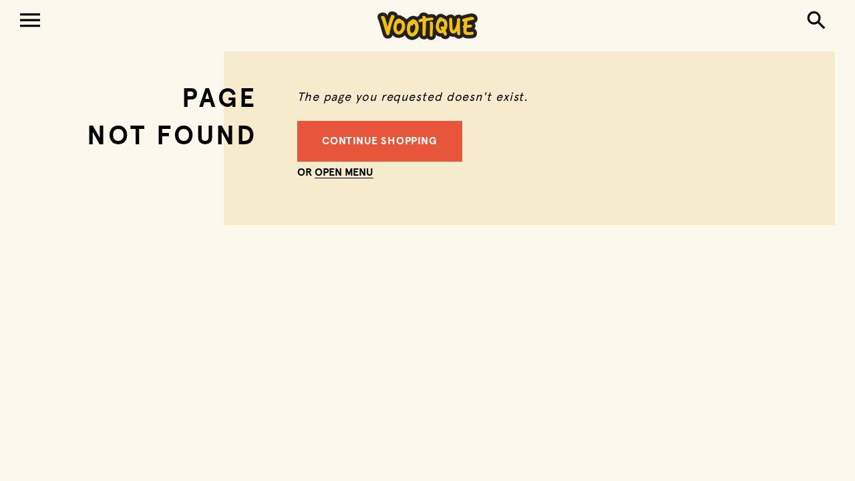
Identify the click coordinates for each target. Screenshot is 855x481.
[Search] (819, 21)
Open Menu (344, 173)
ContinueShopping (380, 141)
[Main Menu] (30, 21)
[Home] (427, 25)
